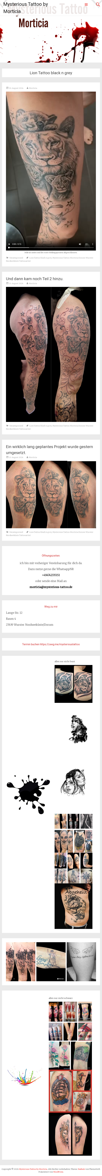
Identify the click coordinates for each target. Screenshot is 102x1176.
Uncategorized (16, 258)
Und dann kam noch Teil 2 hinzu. (34, 278)
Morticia (33, 88)
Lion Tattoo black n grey (40, 258)
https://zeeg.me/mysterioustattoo (60, 644)
